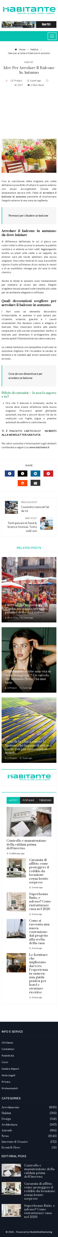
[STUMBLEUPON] (22, 483)
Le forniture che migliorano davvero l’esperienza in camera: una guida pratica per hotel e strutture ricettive (38, 973)
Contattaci (8, 1048)
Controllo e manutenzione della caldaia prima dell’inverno (26, 844)
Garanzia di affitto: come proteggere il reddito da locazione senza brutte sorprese (39, 871)
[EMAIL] (35, 483)
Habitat (29, 62)
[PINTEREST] (48, 473)
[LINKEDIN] (35, 473)
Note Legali (8, 1075)
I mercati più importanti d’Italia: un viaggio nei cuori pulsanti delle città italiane (26, 609)
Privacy (6, 1081)
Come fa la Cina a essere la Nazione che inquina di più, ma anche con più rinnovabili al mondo (28, 747)
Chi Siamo (7, 1042)
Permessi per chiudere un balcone (28, 215)
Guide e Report (10, 1068)
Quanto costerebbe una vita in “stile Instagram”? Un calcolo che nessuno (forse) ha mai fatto (28, 677)
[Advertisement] (29, 112)
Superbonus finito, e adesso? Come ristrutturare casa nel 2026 (40, 901)
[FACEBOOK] (10, 473)
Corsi (5, 1062)
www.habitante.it (39, 447)
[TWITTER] (22, 473)
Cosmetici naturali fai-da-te (35, 507)
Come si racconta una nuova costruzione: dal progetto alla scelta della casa (39, 932)
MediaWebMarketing (41, 1232)
